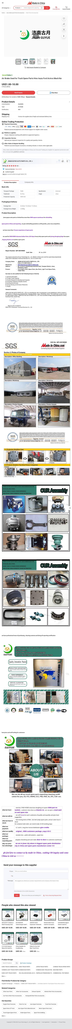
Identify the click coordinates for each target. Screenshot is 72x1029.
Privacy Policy (62, 1022)
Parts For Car (22, 1004)
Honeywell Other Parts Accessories (34, 996)
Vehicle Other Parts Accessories (52, 991)
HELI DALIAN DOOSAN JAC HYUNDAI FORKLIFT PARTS (27, 973)
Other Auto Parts (7, 991)
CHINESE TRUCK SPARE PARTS (61, 966)
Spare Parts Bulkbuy (39, 1012)
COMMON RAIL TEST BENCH (61, 973)
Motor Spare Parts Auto (45, 1008)
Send (16, 895)
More (3, 1016)
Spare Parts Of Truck (8, 1008)
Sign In (4, 174)
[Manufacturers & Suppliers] (36, 3)
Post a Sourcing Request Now (52, 895)
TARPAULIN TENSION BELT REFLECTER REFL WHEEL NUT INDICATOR (44, 973)
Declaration (54, 1022)
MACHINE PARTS (57, 970)
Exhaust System (36, 991)
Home (3, 12)
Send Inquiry (18, 92)
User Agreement (46, 1022)
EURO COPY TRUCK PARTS (9, 973)
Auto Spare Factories (36, 1004)
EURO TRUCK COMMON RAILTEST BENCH (10, 966)
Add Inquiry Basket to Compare (36, 67)
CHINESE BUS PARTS (24, 970)
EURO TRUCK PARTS (24, 966)
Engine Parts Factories (9, 1004)
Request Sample (30, 97)
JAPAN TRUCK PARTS (42, 966)
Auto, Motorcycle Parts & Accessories (15, 12)
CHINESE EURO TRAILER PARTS (44, 970)
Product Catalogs (26, 963)
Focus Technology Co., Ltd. (24, 1022)
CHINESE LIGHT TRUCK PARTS (10, 970)
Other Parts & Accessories (32, 12)
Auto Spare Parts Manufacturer (26, 1008)
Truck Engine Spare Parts (10, 1012)
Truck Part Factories (50, 1004)
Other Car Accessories (22, 991)
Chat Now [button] (55, 93)
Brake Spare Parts (25, 1012)
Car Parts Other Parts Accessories (12, 996)
